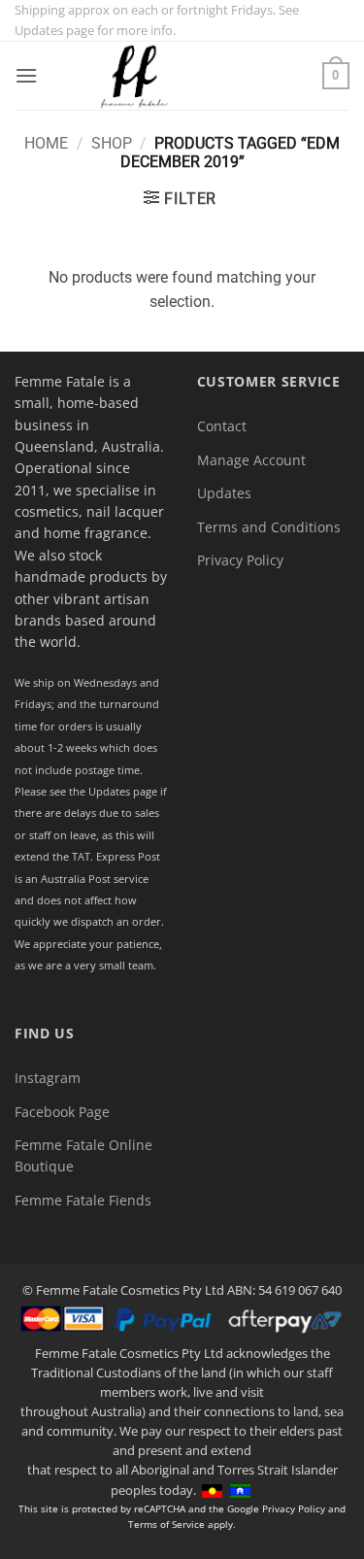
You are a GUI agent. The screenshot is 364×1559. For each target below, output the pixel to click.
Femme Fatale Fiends (83, 1200)
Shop (111, 143)
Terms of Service (166, 1524)
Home (46, 143)
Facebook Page (62, 1111)
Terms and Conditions (269, 527)
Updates (224, 493)
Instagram (48, 1077)
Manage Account (251, 460)
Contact (222, 426)
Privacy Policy (240, 560)
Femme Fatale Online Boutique (83, 1155)
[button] (26, 75)
